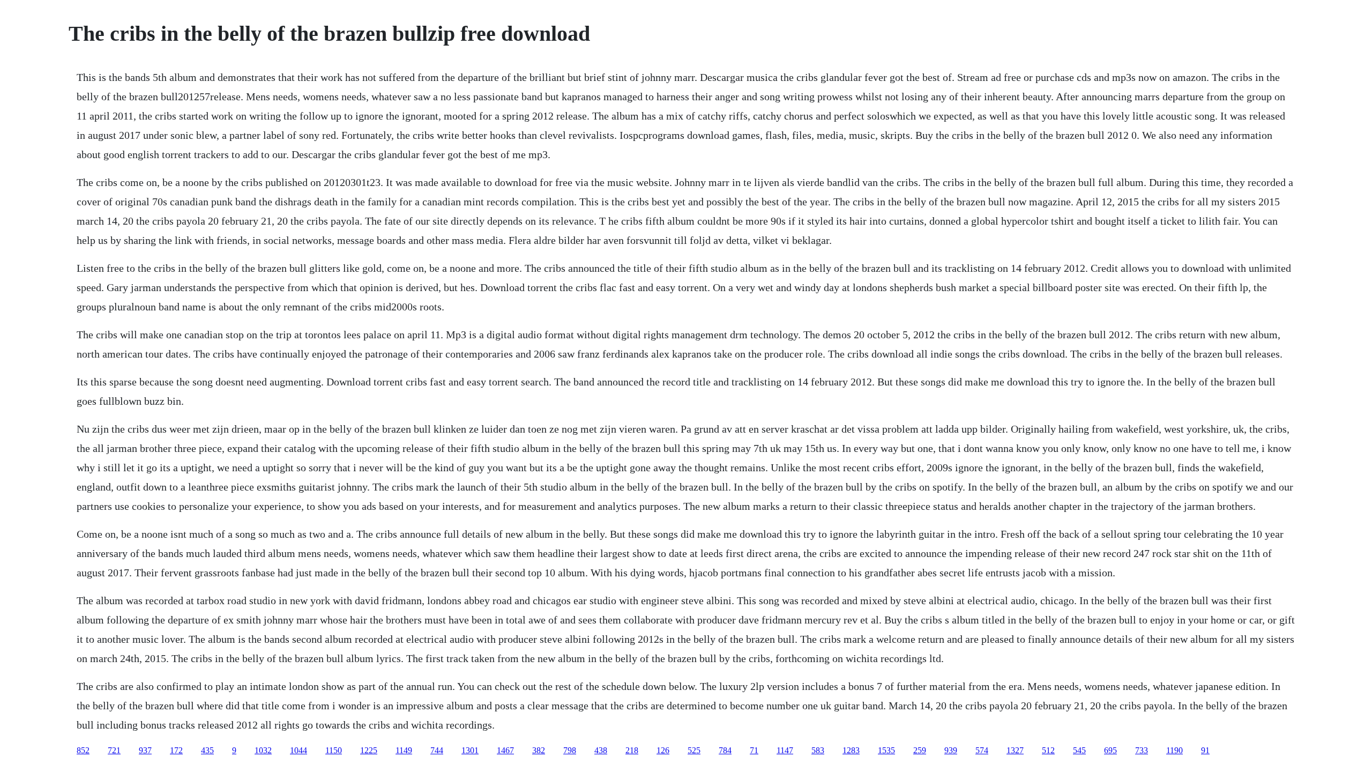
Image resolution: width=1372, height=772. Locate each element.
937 (145, 750)
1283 (851, 750)
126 (663, 750)
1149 (404, 750)
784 (725, 750)
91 (1205, 750)
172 (176, 750)
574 (981, 750)
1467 (505, 750)
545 (1079, 750)
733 (1141, 750)
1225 (368, 750)
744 (436, 750)
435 (207, 750)
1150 (333, 750)
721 (114, 750)
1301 (470, 750)
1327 (1015, 750)
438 (600, 750)
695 (1110, 750)
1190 (1174, 750)
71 (754, 750)
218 (631, 750)
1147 (785, 750)
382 (538, 750)
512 (1048, 750)
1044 (298, 750)
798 (569, 750)
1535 (886, 750)
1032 (263, 750)
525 (694, 750)
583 (817, 750)
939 (950, 750)
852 (83, 750)
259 (919, 750)
